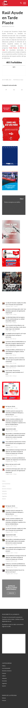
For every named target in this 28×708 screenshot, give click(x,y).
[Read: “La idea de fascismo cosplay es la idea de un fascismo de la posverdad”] (3, 303)
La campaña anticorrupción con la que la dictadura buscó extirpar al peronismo (16, 335)
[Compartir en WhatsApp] (22, 90)
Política (12, 26)
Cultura (4, 486)
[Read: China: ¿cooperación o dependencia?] (3, 366)
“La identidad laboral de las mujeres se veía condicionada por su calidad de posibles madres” (15, 319)
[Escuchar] (11, 112)
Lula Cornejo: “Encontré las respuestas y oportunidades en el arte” (14, 372)
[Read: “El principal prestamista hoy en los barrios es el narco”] (3, 570)
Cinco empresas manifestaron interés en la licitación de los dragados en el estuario (16, 443)
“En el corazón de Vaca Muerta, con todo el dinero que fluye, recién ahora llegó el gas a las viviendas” (16, 327)
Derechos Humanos (7, 488)
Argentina (4, 496)
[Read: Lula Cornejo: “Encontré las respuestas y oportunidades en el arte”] (3, 371)
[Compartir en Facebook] (6, 90)
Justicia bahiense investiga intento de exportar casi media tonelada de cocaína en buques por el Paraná (16, 451)
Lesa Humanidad (6, 483)
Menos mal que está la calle (13, 464)
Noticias (4, 698)
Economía (4, 493)
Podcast (4, 673)
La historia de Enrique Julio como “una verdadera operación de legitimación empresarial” (16, 310)
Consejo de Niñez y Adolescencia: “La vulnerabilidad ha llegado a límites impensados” (15, 351)
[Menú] (24, 3)
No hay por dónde (10, 406)
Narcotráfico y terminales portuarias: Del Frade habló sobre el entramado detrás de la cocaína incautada (15, 435)
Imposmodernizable (11, 429)
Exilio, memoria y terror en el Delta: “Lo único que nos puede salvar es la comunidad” (15, 359)
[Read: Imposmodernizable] (3, 429)
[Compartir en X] (14, 90)
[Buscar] (20, 3)
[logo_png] (11, 3)
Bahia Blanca (5, 26)
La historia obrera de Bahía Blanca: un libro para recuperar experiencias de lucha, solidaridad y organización (16, 343)
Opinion (4, 498)
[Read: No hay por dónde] (3, 407)
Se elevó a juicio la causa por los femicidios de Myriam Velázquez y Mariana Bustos (14, 412)
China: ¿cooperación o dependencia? (15, 366)
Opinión (4, 686)
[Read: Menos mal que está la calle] (3, 465)
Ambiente (4, 491)
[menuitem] (20, 3)
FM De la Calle (19, 79)
